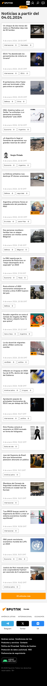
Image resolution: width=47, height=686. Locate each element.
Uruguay (25, 390)
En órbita (7, 221)
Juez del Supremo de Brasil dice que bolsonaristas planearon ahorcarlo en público (16, 457)
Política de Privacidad (10, 646)
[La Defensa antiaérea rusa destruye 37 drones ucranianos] (37, 179)
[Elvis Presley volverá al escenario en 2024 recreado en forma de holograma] (37, 433)
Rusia (20, 278)
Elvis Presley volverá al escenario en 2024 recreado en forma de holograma (14, 429)
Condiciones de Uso (23, 639)
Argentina (22, 130)
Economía (7, 130)
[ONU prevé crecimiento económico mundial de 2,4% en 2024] (37, 545)
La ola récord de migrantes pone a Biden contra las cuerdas (14, 344)
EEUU (23, 73)
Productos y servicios (10, 642)
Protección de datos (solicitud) (14, 649)
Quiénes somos (7, 639)
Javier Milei (22, 221)
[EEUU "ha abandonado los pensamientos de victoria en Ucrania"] (37, 59)
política (20, 362)
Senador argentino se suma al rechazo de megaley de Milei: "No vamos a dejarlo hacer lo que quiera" (15, 317)
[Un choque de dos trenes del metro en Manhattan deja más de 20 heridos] (37, 31)
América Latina (9, 390)
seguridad (20, 193)
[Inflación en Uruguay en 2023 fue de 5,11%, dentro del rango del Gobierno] (37, 376)
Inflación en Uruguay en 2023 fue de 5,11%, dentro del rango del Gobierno (15, 373)
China (19, 101)
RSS (30, 649)
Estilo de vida (8, 447)
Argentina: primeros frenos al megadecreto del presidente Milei (15, 204)
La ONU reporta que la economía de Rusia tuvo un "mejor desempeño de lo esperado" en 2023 (14, 261)
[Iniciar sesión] (32, 3)
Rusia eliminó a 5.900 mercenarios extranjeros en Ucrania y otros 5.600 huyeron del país (15, 289)
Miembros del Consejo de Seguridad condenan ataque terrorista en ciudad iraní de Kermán (14, 486)
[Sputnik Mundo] (7, 4)
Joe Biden (7, 362)
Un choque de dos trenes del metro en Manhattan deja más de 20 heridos (15, 28)
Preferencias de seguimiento (13, 653)
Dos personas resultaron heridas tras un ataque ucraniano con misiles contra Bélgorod (15, 233)
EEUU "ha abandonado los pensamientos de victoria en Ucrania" (15, 56)
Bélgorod (20, 250)
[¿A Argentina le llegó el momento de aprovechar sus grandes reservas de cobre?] (37, 144)
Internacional (8, 45)
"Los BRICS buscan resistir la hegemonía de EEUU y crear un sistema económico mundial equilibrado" (16, 514)
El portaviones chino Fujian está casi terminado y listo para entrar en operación (14, 84)
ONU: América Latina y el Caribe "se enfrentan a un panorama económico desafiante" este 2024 (13, 113)
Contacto (24, 642)
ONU (20, 559)
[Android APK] (9, 661)
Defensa (7, 101)
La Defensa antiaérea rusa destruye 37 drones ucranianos (16, 175)
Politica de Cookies (28, 646)
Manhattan (24, 45)
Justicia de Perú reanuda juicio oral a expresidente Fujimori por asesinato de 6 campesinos (16, 570)
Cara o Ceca (8, 334)
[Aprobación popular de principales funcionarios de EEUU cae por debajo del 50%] (37, 405)
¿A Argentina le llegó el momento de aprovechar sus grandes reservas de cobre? (15, 140)
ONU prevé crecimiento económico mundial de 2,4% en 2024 (15, 541)
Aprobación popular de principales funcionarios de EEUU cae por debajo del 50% (15, 401)
